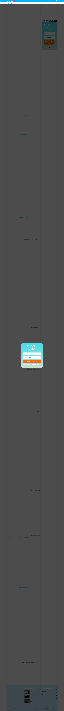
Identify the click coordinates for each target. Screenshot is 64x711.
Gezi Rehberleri (18, 3)
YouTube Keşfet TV (35, 3)
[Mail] (53, 0)
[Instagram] (50, 0)
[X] (55, 0)
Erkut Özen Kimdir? (9, 1)
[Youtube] (56, 0)
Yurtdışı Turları (43, 3)
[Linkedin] (52, 0)
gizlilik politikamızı (31, 365)
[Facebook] (49, 0)
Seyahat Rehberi (26, 3)
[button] (56, 3)
